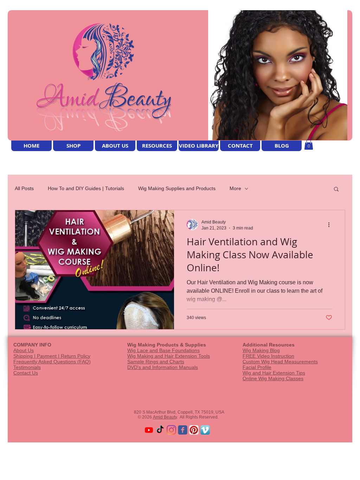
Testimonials (27, 367)
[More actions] (331, 224)
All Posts (24, 188)
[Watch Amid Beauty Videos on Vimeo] (205, 430)
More (235, 188)
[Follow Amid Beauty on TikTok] (160, 430)
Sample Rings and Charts (155, 361)
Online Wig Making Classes (273, 378)
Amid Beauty (165, 417)
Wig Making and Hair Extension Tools (168, 356)
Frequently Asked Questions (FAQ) (52, 361)
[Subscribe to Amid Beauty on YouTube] (149, 430)
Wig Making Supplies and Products (177, 188)
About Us (23, 350)
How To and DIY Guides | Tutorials (86, 188)
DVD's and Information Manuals (162, 367)
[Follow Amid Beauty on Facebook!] (182, 430)
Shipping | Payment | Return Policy (51, 356)
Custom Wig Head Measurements (280, 361)
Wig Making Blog (261, 350)
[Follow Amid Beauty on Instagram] (171, 430)
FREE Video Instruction (268, 356)
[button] (308, 144)
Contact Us (25, 373)
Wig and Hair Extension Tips (274, 373)
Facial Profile (257, 367)
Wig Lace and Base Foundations (163, 350)
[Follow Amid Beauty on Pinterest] (194, 430)
